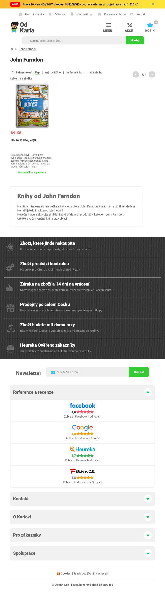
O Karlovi (60, 14)
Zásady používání (83, 573)
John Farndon (28, 49)
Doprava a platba (115, 14)
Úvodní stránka (34, 14)
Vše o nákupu (85, 14)
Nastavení (102, 573)
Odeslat (139, 372)
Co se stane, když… (25, 140)
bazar (74, 584)
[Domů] (12, 49)
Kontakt (141, 14)
